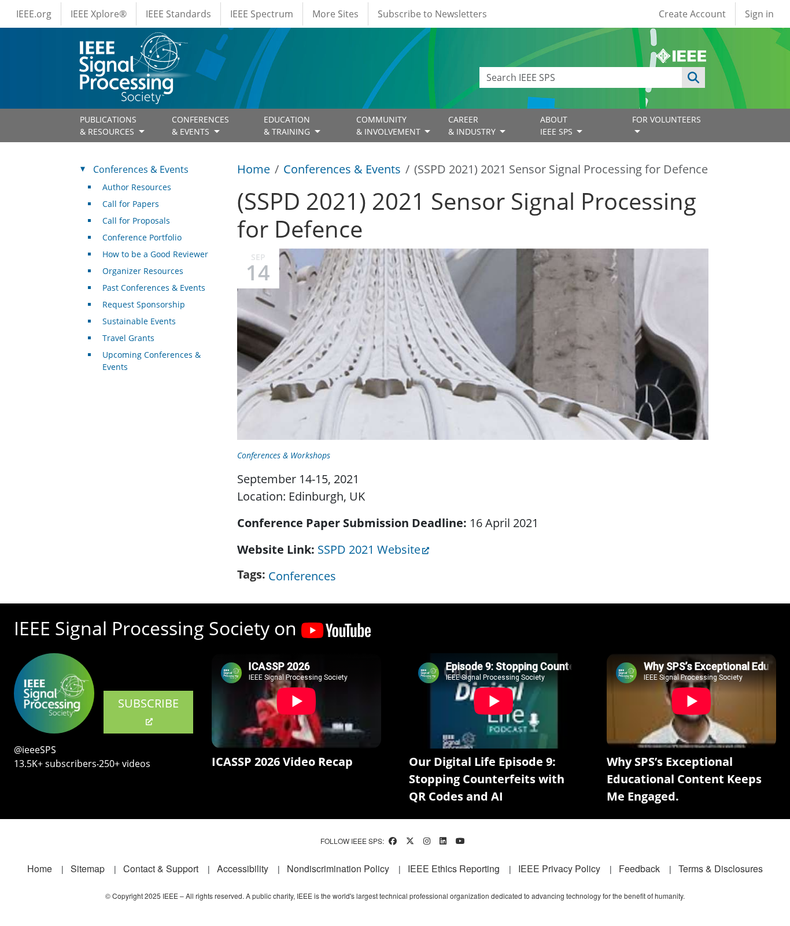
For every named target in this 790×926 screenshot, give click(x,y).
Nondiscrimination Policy (338, 868)
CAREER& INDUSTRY (473, 125)
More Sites (335, 14)
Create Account (692, 14)
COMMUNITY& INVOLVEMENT (389, 125)
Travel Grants (128, 337)
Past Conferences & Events (153, 287)
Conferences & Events (342, 169)
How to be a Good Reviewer (155, 254)
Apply (693, 77)
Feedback (639, 868)
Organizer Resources (142, 270)
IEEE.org (33, 14)
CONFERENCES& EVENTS (200, 125)
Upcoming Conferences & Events (151, 360)
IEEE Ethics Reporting (454, 868)
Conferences (302, 576)
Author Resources (136, 187)
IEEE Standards (178, 14)
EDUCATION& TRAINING (288, 125)
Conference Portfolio (142, 237)
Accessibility (242, 868)
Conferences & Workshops (283, 455)
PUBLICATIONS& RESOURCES (108, 125)
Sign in (759, 14)
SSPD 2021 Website (369, 549)
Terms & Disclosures (720, 868)
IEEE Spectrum (261, 14)
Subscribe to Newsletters (432, 14)
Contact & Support (160, 868)
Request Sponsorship (143, 304)
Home (253, 169)
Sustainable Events (139, 321)
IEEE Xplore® (99, 14)
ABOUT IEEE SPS (557, 125)
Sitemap (88, 868)
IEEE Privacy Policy (559, 868)
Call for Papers (130, 203)
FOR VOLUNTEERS (666, 119)
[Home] (132, 43)
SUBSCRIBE (148, 703)
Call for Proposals (136, 220)
